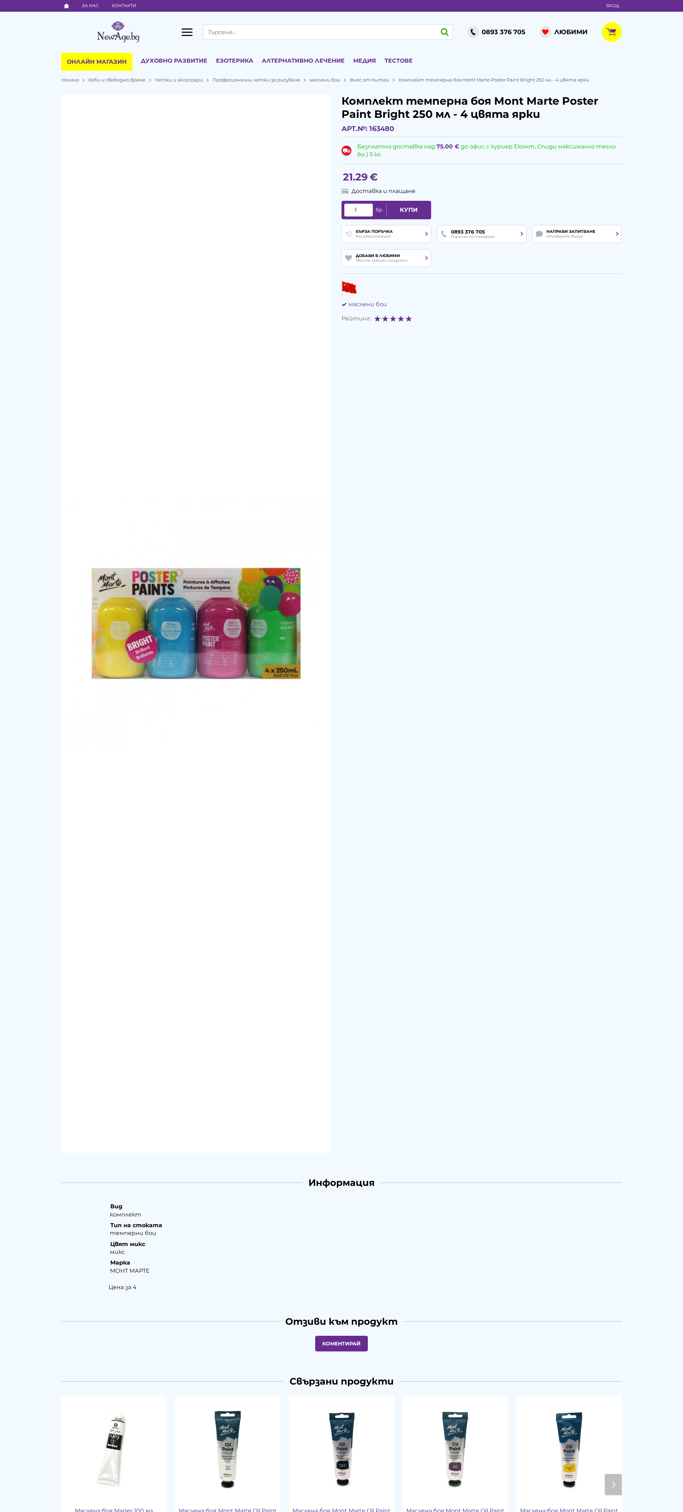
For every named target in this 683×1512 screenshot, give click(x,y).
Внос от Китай (369, 80)
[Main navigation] (187, 32)
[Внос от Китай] (349, 288)
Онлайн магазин (97, 61)
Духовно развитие (174, 60)
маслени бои (324, 80)
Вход (612, 5)
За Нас (90, 5)
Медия (364, 60)
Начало (70, 80)
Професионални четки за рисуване (256, 80)
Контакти (124, 5)
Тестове (399, 60)
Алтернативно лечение (303, 60)
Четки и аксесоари (179, 80)
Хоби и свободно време (116, 80)
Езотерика (234, 60)
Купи (409, 209)
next (613, 1484)
